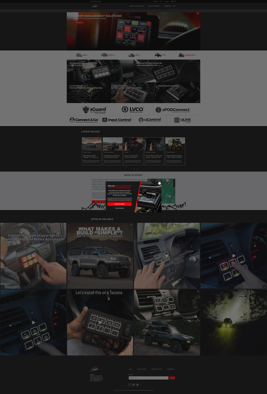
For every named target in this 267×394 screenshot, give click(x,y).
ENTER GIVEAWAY (120, 204)
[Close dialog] (159, 183)
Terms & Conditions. (119, 208)
